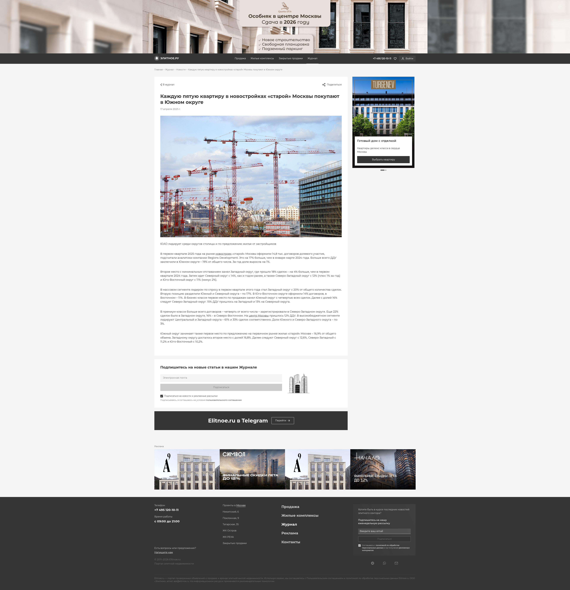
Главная (158, 69)
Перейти (280, 420)
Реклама (289, 533)
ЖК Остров (229, 530)
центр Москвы (259, 315)
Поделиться (334, 84)
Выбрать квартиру (383, 159)
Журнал (312, 58)
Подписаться (221, 387)
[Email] (396, 563)
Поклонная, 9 (231, 518)
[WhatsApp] (384, 563)
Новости (181, 69)
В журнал (168, 84)
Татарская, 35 (231, 524)
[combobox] (241, 505)
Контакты (290, 542)
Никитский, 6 (231, 511)
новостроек (224, 253)
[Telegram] (372, 563)
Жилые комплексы (262, 58)
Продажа (240, 58)
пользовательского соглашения (224, 400)
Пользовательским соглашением (325, 578)
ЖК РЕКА (228, 537)
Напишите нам (163, 552)
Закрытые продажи (291, 58)
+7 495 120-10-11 (166, 510)
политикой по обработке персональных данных (380, 546)
